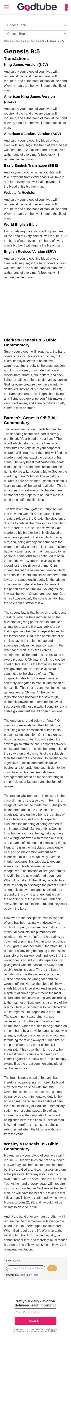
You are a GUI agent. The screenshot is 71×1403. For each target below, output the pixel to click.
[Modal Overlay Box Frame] (35, 1316)
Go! (52, 1268)
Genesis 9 (37, 41)
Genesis (20, 41)
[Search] (66, 7)
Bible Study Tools (29, 1275)
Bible (7, 41)
